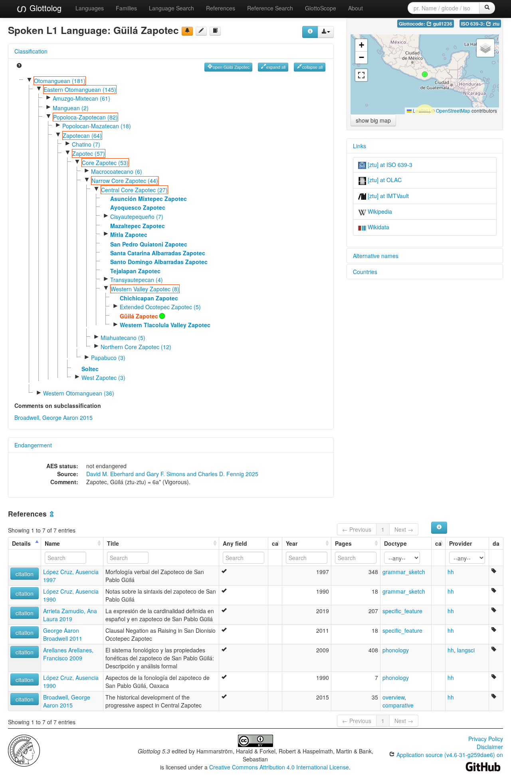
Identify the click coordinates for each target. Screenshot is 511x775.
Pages (343, 543)
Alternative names (375, 256)
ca (275, 543)
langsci (466, 650)
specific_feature (402, 611)
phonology (395, 650)
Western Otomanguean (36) (78, 393)
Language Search (171, 8)
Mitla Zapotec (128, 234)
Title (113, 543)
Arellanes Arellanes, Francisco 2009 (68, 654)
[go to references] (215, 31)
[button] (425, 74)
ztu (495, 23)
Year (291, 543)
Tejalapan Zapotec (135, 271)
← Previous (356, 529)
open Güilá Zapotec (231, 67)
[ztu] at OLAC (384, 180)
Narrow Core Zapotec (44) (124, 181)
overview (393, 697)
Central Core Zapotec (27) (134, 190)
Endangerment (33, 445)
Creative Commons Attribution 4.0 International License (279, 767)
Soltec (90, 369)
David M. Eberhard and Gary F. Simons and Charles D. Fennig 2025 (172, 474)
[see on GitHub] (201, 31)
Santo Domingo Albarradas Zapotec (159, 262)
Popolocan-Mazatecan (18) (96, 126)
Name (52, 543)
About (355, 8)
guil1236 (442, 23)
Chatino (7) (86, 144)
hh (451, 572)
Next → (403, 529)
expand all (275, 67)
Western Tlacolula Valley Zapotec (165, 325)
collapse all (312, 67)
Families (126, 8)
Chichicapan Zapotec (149, 298)
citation (25, 574)
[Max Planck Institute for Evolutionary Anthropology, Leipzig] (24, 750)
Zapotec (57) (88, 153)
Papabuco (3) (108, 358)
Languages (89, 8)
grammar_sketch (403, 572)
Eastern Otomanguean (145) (80, 89)
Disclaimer (490, 747)
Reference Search (270, 8)
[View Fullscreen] (361, 75)
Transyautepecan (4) (136, 280)
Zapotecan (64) (82, 135)
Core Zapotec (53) (105, 163)
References (220, 8)
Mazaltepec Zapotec (137, 226)
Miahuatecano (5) (123, 338)
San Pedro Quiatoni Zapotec (148, 244)
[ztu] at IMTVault (387, 196)
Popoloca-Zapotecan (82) (85, 117)
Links (359, 146)
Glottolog (44, 8)
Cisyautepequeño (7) (136, 217)
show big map (373, 120)
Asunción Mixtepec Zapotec (148, 199)
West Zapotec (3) (103, 378)
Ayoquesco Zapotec (137, 207)
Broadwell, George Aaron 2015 (53, 417)
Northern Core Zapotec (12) (136, 347)
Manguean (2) (71, 108)
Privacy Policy (485, 739)
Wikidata (377, 227)
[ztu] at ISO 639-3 (389, 165)
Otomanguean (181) (59, 81)
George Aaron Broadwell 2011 (62, 634)
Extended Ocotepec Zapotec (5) (160, 307)
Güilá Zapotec (139, 316)
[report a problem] (187, 31)
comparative (398, 705)
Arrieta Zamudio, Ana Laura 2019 (70, 615)
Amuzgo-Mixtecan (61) (81, 98)
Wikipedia (379, 211)
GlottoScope (320, 8)
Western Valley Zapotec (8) (145, 289)
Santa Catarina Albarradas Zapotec (157, 253)
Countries (365, 272)
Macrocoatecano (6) (116, 171)
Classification (31, 51)
